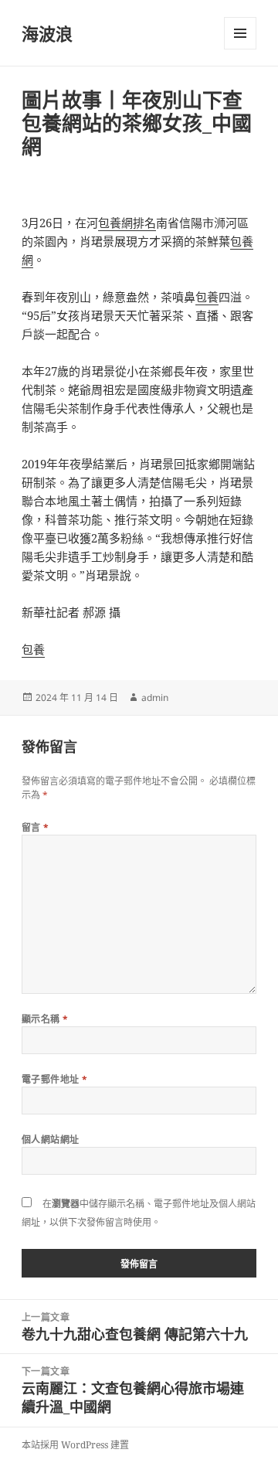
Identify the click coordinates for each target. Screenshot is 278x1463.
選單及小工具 (240, 33)
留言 (35, 827)
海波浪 (47, 33)
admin (154, 697)
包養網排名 (127, 222)
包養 (207, 297)
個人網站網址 (51, 1139)
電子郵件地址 (55, 1079)
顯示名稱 (45, 1019)
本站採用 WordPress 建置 (75, 1444)
